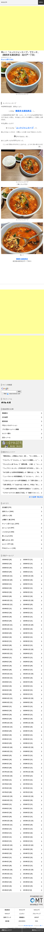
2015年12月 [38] (7, 821)
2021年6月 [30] (7, 686)
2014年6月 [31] (7, 857)
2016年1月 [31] (27, 816)
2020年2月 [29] (7, 719)
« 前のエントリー (6, 930)
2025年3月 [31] (27, 592)
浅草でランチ (7, 917)
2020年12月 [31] (7, 698)
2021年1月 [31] (27, 694)
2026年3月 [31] (27, 568)
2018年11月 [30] (28, 747)
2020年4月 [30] (7, 714)
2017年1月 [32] (27, 792)
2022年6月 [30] (7, 661)
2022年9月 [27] (27, 653)
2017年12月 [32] (7, 772)
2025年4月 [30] (7, 592)
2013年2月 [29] (7, 890)
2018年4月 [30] (7, 763)
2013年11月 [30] (28, 870)
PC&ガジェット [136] (8, 548)
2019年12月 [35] (7, 723)
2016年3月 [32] (27, 812)
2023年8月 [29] (7, 633)
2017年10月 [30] (7, 776)
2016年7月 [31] (27, 804)
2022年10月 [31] (7, 653)
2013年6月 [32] (7, 882)
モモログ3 (37, 910)
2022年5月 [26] (27, 661)
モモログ (7, 913)
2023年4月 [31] (7, 641)
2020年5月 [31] (27, 710)
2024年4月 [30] (7, 617)
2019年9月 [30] (27, 727)
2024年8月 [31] (7, 608)
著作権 (7, 921)
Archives (22, 921)
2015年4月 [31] (7, 837)
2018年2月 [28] (7, 768)
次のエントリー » (37, 930)
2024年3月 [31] (27, 617)
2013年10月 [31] (7, 874)
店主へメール (6, 437)
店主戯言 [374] (6, 507)
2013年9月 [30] (27, 874)
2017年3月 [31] (27, 788)
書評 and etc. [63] (7, 540)
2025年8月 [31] (7, 584)
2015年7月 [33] (27, 829)
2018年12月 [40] (7, 747)
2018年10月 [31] (7, 751)
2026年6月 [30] (7, 563)
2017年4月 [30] (7, 788)
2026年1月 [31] (27, 572)
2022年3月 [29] (27, 666)
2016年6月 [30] (7, 808)
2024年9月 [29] (27, 604)
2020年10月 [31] (7, 702)
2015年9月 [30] (27, 825)
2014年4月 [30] (7, 861)
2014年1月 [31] (27, 865)
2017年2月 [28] (7, 792)
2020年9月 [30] (27, 702)
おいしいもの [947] (8, 528)
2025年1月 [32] (27, 596)
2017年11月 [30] (28, 772)
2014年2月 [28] (7, 865)
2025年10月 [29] (7, 580)
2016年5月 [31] (27, 808)
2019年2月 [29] (7, 743)
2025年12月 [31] (7, 576)
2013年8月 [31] (7, 878)
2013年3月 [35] (27, 886)
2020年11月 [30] (28, 698)
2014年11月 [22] (28, 845)
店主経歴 (5, 417)
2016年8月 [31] (7, 804)
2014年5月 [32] (27, 857)
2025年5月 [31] (27, 588)
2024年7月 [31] (27, 608)
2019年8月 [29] (7, 731)
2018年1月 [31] (27, 768)
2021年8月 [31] (7, 682)
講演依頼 (5, 421)
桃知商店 (7, 910)
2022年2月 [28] (7, 670)
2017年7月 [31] (27, 780)
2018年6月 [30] (7, 759)
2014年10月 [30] (7, 849)
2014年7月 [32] (27, 853)
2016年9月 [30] (27, 800)
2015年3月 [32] (27, 837)
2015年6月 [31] (7, 833)
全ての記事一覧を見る (36, 497)
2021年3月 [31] (27, 690)
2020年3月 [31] (27, 714)
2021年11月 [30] (28, 674)
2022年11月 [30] (28, 649)
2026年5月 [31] (27, 563)
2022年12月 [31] (7, 649)
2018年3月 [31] (27, 763)
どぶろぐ (21, 913)
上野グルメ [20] (7, 515)
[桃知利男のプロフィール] (6, 402)
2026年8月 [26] (7, 559)
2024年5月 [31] (27, 612)
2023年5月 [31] (27, 637)
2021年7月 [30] (27, 682)
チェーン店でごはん (7, 59)
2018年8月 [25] (7, 755)
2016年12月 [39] (7, 796)
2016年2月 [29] (7, 816)
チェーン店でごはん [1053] (10, 524)
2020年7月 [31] (27, 706)
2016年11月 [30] (28, 796)
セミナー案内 (6, 433)
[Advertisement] (22, 28)
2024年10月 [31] (7, 604)
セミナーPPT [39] (7, 544)
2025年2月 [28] (7, 596)
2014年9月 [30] (27, 849)
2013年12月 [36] (7, 870)
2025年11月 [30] (28, 576)
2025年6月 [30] (7, 588)
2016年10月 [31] (7, 800)
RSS (36, 921)
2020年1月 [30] (27, 719)
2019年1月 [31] (27, 743)
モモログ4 (4, 2)
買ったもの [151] (7, 536)
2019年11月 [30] (28, 723)
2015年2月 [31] (7, 841)
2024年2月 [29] (7, 621)
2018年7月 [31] (27, 755)
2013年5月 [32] (27, 882)
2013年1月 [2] (27, 890)
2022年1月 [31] (27, 670)
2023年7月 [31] (27, 633)
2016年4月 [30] (7, 812)
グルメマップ (36, 913)
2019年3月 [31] (27, 739)
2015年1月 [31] (27, 841)
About (36, 917)
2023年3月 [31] (27, 641)
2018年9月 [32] (27, 751)
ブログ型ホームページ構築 (10, 429)
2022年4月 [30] (7, 666)
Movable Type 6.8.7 (28, 925)
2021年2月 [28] (7, 694)
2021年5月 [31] (27, 686)
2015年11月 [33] (28, 821)
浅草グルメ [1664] (7, 511)
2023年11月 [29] (28, 625)
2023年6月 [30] (7, 637)
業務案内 (5, 413)
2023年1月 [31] (27, 645)
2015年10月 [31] (7, 825)
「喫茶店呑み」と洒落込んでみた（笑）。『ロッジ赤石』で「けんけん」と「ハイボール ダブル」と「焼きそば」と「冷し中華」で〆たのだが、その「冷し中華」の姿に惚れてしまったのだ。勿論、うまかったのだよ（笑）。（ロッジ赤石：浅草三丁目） (22, 456)
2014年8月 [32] (7, 853)
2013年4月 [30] (7, 886)
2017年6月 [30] (7, 784)
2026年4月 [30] (7, 568)
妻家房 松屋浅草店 (22, 259)
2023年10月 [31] (7, 629)
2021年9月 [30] (27, 678)
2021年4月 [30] (7, 690)
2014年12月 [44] (7, 845)
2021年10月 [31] (7, 678)
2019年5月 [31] (27, 735)
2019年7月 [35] (27, 731)
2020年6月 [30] (7, 710)
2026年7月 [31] (27, 559)
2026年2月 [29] (7, 572)
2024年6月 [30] (7, 612)
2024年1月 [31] (27, 621)
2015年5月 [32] (27, 833)
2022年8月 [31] (7, 657)
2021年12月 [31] (7, 674)
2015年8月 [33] (7, 829)
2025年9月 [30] (27, 580)
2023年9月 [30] (27, 629)
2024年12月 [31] (7, 600)
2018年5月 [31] (27, 759)
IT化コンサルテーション (9, 425)
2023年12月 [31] (7, 625)
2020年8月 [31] (7, 706)
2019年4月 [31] (7, 739)
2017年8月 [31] (7, 780)
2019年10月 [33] (7, 727)
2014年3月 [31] (27, 861)
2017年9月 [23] (27, 776)
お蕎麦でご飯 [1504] (8, 519)
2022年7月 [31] (27, 657)
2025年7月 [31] (27, 584)
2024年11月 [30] (28, 600)
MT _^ (41, 925)
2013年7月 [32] (27, 878)
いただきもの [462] (8, 532)
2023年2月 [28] (7, 645)
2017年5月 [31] (27, 784)
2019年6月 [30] (7, 735)
